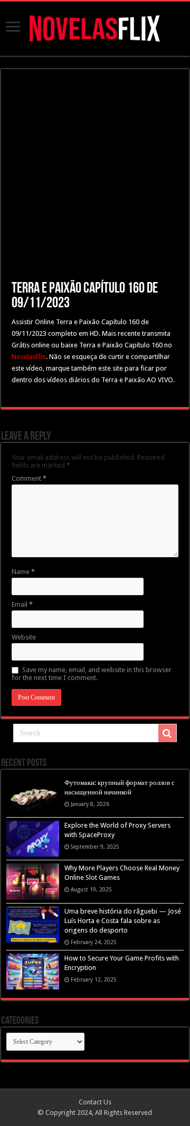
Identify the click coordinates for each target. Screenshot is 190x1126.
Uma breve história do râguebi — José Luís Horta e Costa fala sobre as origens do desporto (122, 920)
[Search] (167, 733)
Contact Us (95, 1102)
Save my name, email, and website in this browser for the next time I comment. (92, 674)
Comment (29, 478)
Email (22, 604)
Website (24, 637)
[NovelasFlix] (95, 27)
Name (23, 572)
